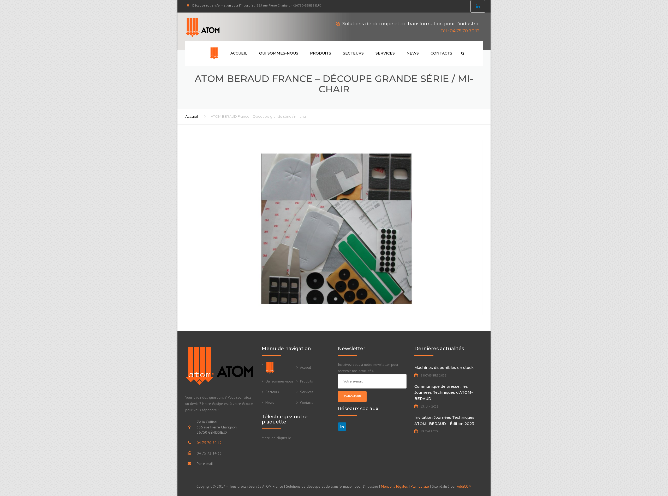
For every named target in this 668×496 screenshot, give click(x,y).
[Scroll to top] (640, 468)
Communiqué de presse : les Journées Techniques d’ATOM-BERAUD (443, 392)
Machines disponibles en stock (444, 367)
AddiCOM (464, 486)
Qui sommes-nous (278, 53)
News (413, 53)
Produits (320, 53)
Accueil (238, 53)
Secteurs (353, 53)
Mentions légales (394, 486)
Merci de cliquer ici (276, 437)
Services (385, 53)
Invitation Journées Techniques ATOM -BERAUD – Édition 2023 (444, 420)
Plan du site (420, 486)
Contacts (441, 53)
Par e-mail (205, 463)
